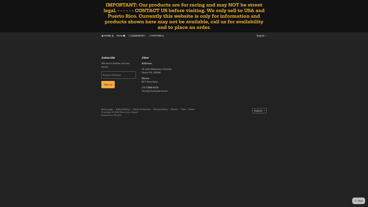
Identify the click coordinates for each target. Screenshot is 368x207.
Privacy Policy (161, 109)
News (191, 109)
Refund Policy (123, 109)
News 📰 (121, 36)
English (260, 35)
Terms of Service (141, 109)
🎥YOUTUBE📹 (156, 36)
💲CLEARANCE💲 (137, 36)
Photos (174, 109)
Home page (107, 109)
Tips (183, 109)
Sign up (108, 84)
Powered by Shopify (111, 115)
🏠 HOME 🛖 (107, 36)
